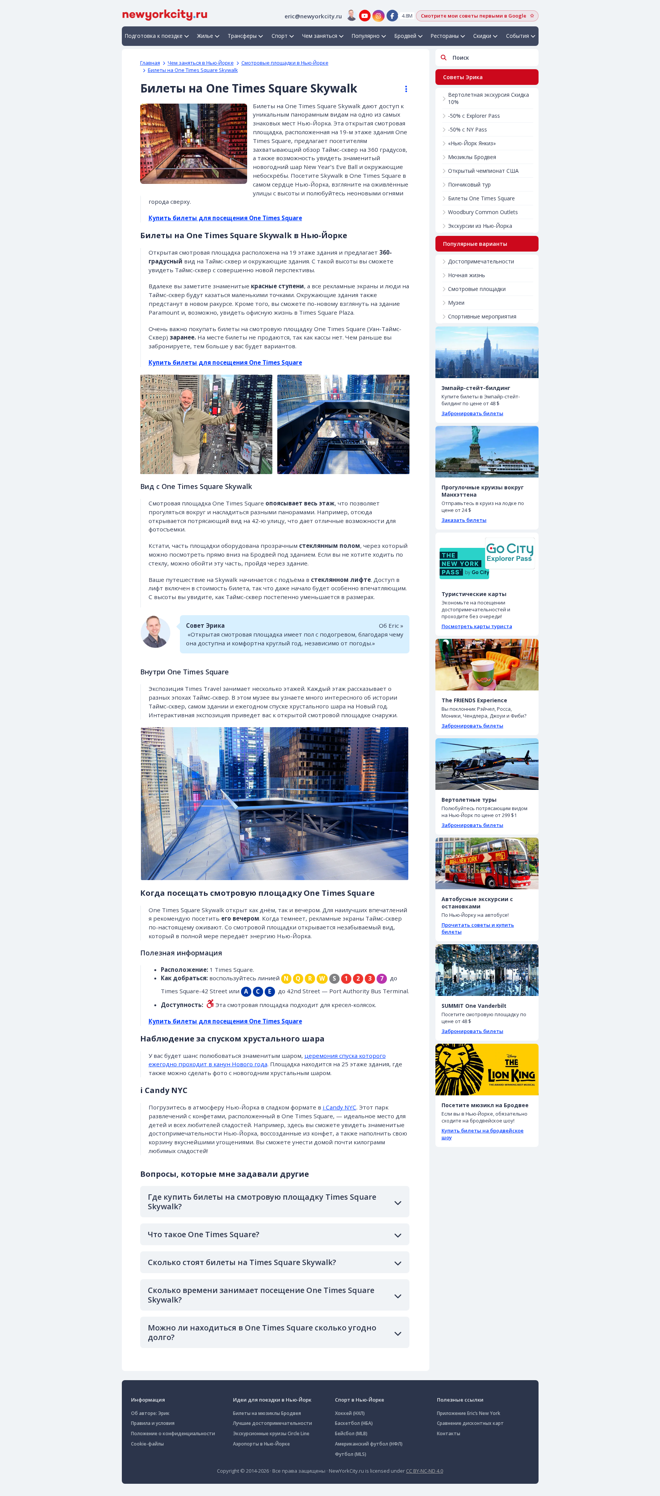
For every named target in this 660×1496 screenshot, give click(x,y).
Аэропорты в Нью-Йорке (261, 1444)
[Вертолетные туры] (487, 764)
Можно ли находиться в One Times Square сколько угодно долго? (262, 1332)
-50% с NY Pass (467, 129)
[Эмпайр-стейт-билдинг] (487, 352)
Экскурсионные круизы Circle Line (271, 1433)
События (517, 35)
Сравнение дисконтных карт (470, 1423)
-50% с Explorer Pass (474, 115)
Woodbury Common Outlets (483, 212)
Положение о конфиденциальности (173, 1433)
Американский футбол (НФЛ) (369, 1444)
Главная (150, 62)
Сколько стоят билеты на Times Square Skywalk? (242, 1262)
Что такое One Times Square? (203, 1234)
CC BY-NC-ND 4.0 (424, 1470)
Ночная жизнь (466, 275)
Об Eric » (391, 625)
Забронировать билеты (472, 413)
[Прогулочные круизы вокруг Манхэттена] (487, 452)
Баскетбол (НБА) (354, 1423)
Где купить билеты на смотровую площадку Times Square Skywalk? (262, 1202)
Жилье (205, 35)
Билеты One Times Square (481, 198)
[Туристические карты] (487, 558)
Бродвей (405, 35)
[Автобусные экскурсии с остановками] (487, 863)
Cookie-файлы (147, 1444)
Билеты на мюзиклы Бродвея (267, 1413)
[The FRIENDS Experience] (487, 664)
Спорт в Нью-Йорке (359, 1399)
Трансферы (242, 35)
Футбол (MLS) (350, 1454)
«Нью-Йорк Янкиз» (472, 143)
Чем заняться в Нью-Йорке (201, 62)
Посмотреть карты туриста (477, 626)
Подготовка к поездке (154, 35)
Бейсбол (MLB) (351, 1433)
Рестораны (445, 35)
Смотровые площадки (477, 288)
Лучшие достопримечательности (272, 1423)
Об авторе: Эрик (150, 1413)
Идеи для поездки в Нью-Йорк (272, 1399)
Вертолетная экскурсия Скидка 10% (488, 98)
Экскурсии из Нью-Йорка (480, 225)
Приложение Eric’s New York (468, 1413)
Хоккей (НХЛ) (350, 1413)
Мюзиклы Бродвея (472, 157)
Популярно (366, 35)
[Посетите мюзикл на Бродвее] (487, 1069)
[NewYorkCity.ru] (165, 14)
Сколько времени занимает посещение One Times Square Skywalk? (261, 1295)
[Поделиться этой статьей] (402, 89)
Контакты (448, 1433)
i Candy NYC (339, 1107)
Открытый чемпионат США (483, 170)
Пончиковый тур (469, 184)
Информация (148, 1399)
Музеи (456, 302)
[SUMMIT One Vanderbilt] (487, 970)
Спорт (280, 35)
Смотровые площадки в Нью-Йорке (284, 62)
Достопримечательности (481, 261)
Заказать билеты (464, 520)
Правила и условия (153, 1423)
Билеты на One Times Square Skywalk (193, 70)
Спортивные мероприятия (482, 316)
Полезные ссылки (460, 1399)
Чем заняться (319, 35)
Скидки (482, 35)
